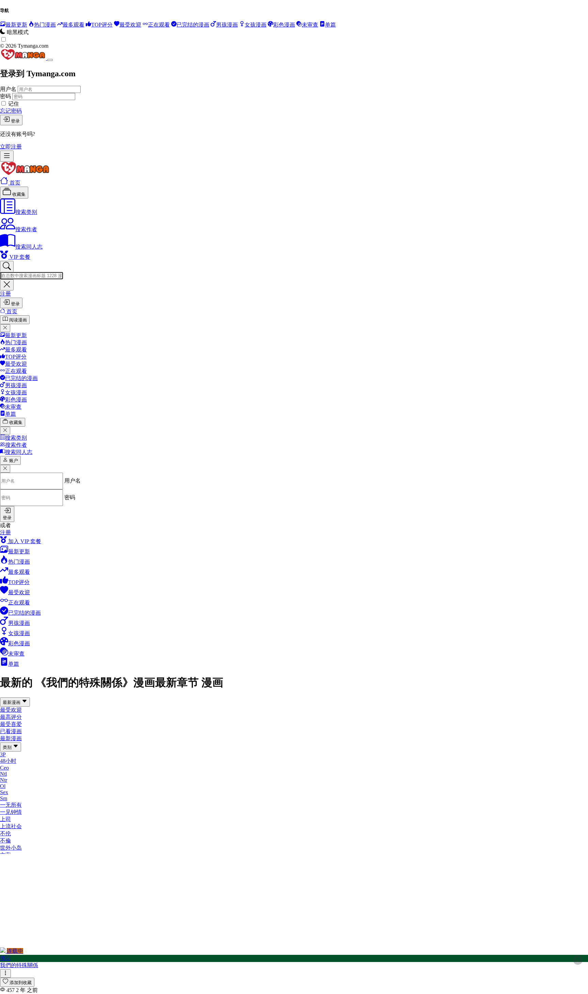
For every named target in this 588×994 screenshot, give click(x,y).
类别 (8, 747)
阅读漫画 (18, 319)
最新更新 (16, 335)
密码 (5, 96)
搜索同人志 (29, 247)
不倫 (5, 840)
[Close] (50, 60)
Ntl (3, 774)
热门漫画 (16, 342)
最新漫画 (12, 702)
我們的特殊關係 (19, 965)
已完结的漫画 (21, 378)
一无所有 (11, 805)
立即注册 (11, 146)
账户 (13, 460)
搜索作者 (26, 229)
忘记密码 (11, 111)
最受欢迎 (16, 364)
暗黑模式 (18, 32)
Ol (2, 786)
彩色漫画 (16, 400)
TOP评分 (16, 357)
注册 (5, 294)
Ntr (3, 780)
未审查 (13, 407)
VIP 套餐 (19, 257)
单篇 (10, 414)
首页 (14, 183)
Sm (3, 798)
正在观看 (16, 371)
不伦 (5, 833)
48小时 (8, 761)
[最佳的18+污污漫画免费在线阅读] (25, 173)
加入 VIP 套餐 (24, 541)
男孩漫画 (16, 385)
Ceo (4, 768)
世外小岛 (11, 848)
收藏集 (18, 194)
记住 (13, 104)
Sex (4, 792)
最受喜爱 (11, 724)
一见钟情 (11, 812)
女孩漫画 (16, 392)
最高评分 (11, 717)
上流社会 (11, 826)
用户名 (8, 89)
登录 (15, 121)
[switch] (3, 39)
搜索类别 (26, 212)
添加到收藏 (21, 982)
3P (3, 754)
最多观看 (16, 349)
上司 (5, 819)
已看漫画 (11, 731)
